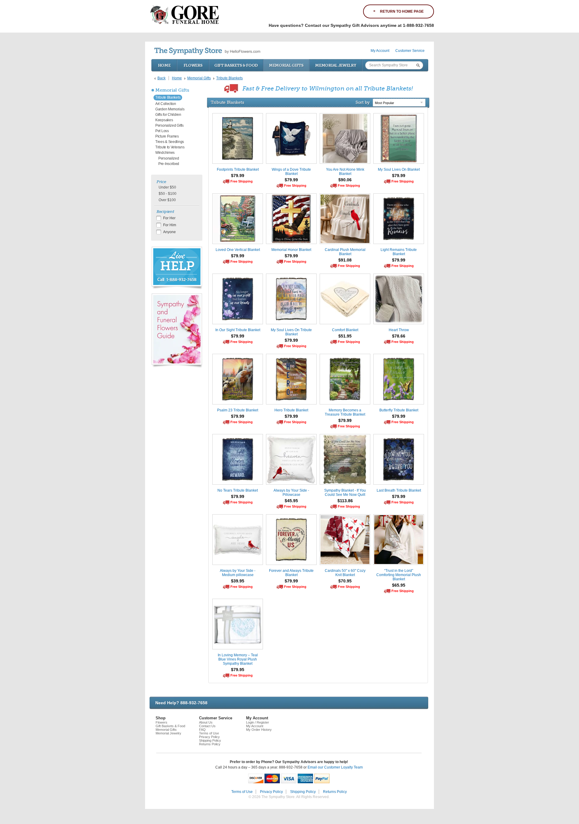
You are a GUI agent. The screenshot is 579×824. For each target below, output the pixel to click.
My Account (380, 51)
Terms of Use (209, 733)
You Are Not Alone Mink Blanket (345, 171)
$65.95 (398, 585)
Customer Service (410, 51)
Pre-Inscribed (168, 164)
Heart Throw (399, 330)
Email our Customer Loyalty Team (335, 767)
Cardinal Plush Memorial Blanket (345, 252)
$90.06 (345, 179)
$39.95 (237, 580)
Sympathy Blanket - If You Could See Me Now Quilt (345, 492)
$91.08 (345, 260)
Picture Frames (167, 136)
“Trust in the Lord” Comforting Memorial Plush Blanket (398, 575)
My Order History (259, 729)
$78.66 (398, 336)
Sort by (363, 102)
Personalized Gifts (169, 125)
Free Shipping (241, 181)
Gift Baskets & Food (236, 65)
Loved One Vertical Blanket (238, 250)
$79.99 (237, 175)
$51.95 (345, 336)
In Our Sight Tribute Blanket (237, 330)
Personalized (168, 158)
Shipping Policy (210, 740)
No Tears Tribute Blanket (237, 490)
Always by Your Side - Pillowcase (291, 492)
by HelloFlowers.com (207, 51)
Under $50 (167, 187)
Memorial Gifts (286, 65)
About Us (206, 722)
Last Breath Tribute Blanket (399, 490)
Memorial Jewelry (335, 65)
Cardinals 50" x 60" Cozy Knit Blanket (345, 573)
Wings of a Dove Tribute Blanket (291, 171)
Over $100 (167, 200)
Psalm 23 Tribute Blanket (237, 410)
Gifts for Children (168, 115)
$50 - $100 (167, 194)
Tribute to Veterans (169, 147)
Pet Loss (162, 131)
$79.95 (237, 669)
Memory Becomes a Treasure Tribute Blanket (345, 412)
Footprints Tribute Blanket (238, 169)
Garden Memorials (169, 109)
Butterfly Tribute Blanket (398, 410)
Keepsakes (164, 120)
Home (164, 65)
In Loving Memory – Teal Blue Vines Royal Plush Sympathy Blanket (238, 659)
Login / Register (257, 722)
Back (161, 78)
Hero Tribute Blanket (291, 410)
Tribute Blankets (167, 97)
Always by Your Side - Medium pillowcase (237, 573)
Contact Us (207, 726)
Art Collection (165, 104)
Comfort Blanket (345, 330)
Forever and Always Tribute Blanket (291, 573)
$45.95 (291, 500)
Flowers (193, 65)
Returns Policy (209, 744)
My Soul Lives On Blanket (399, 169)
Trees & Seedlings (169, 142)
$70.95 (345, 580)
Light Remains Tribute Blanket (399, 252)
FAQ (202, 729)
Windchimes (165, 153)
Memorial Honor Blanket (291, 250)
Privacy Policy (209, 737)
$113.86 (345, 500)
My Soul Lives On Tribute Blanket (291, 332)
